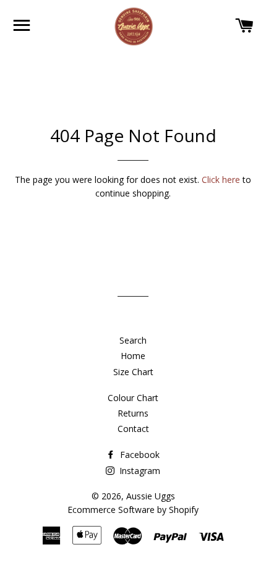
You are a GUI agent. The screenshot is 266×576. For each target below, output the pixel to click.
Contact (133, 428)
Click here (221, 179)
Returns (133, 413)
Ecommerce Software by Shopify (133, 509)
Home (133, 356)
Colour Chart (133, 398)
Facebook (139, 454)
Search (133, 340)
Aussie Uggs (150, 496)
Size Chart (133, 372)
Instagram (138, 470)
